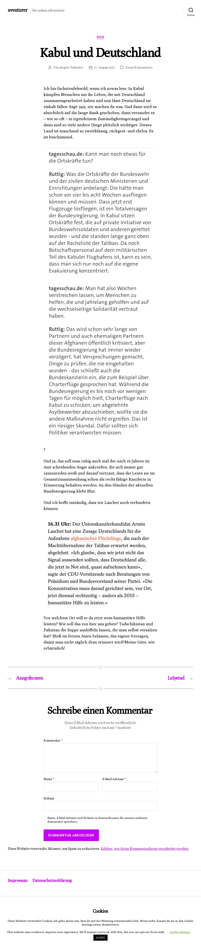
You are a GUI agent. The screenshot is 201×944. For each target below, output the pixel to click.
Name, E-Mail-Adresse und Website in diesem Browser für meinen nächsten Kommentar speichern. (97, 819)
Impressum (18, 880)
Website (49, 798)
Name (49, 779)
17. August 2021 (104, 67)
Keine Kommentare (139, 67)
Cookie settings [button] (180, 932)
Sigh (100, 37)
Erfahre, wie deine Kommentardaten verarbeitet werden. (145, 849)
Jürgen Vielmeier (71, 67)
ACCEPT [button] (100, 937)
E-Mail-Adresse (114, 779)
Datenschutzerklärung (52, 880)
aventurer (17, 9)
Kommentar (53, 740)
